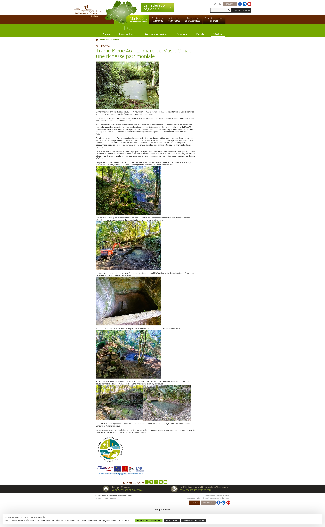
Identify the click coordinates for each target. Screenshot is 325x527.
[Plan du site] (220, 4)
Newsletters (230, 4)
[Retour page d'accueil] (85, 11)
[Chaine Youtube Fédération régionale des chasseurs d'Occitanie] (249, 4)
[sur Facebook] (147, 482)
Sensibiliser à (157, 19)
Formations (182, 34)
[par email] (165, 482)
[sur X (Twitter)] (151, 482)
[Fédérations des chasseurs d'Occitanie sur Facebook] (240, 4)
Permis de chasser (127, 34)
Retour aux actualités (109, 40)
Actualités (217, 34)
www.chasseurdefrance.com (196, 490)
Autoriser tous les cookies (148, 520)
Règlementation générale (156, 34)
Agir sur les (174, 19)
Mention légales (110, 498)
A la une (106, 34)
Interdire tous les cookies (194, 520)
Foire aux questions (241, 10)
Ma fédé (200, 34)
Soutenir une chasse (214, 19)
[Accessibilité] (215, 4)
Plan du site (98, 498)
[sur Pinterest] (161, 482)
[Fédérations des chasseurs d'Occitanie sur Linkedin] (245, 4)
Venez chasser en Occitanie (127, 490)
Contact (194, 502)
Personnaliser (171, 520)
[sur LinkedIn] (156, 482)
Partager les (192, 19)
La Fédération (155, 7)
